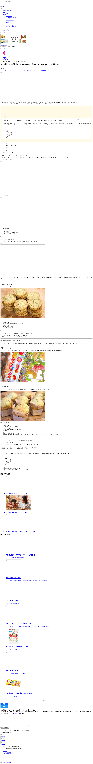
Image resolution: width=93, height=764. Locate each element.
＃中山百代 (44, 70)
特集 (4, 12)
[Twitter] (46, 706)
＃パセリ (26, 70)
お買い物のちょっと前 (11, 17)
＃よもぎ (40, 70)
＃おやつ (3, 70)
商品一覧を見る (4, 698)
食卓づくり (8, 21)
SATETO (7, 10)
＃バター (30, 70)
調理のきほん (9, 22)
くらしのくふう (9, 18)
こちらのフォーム (15, 713)
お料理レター (9, 16)
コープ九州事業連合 (7, 753)
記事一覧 (5, 58)
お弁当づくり (9, 27)
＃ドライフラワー (19, 70)
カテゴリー (5, 14)
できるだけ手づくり (10, 25)
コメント (3, 725)
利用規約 (5, 751)
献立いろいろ (9, 24)
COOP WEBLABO (7, 752)
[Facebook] (46, 704)
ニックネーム (4, 715)
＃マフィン (34, 70)
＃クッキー (7, 70)
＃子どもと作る (50, 70)
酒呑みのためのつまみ (11, 26)
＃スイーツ (12, 70)
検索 (14, 46)
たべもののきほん (10, 20)
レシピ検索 (5, 13)
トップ (4, 57)
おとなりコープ (6, 30)
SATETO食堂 (8, 29)
